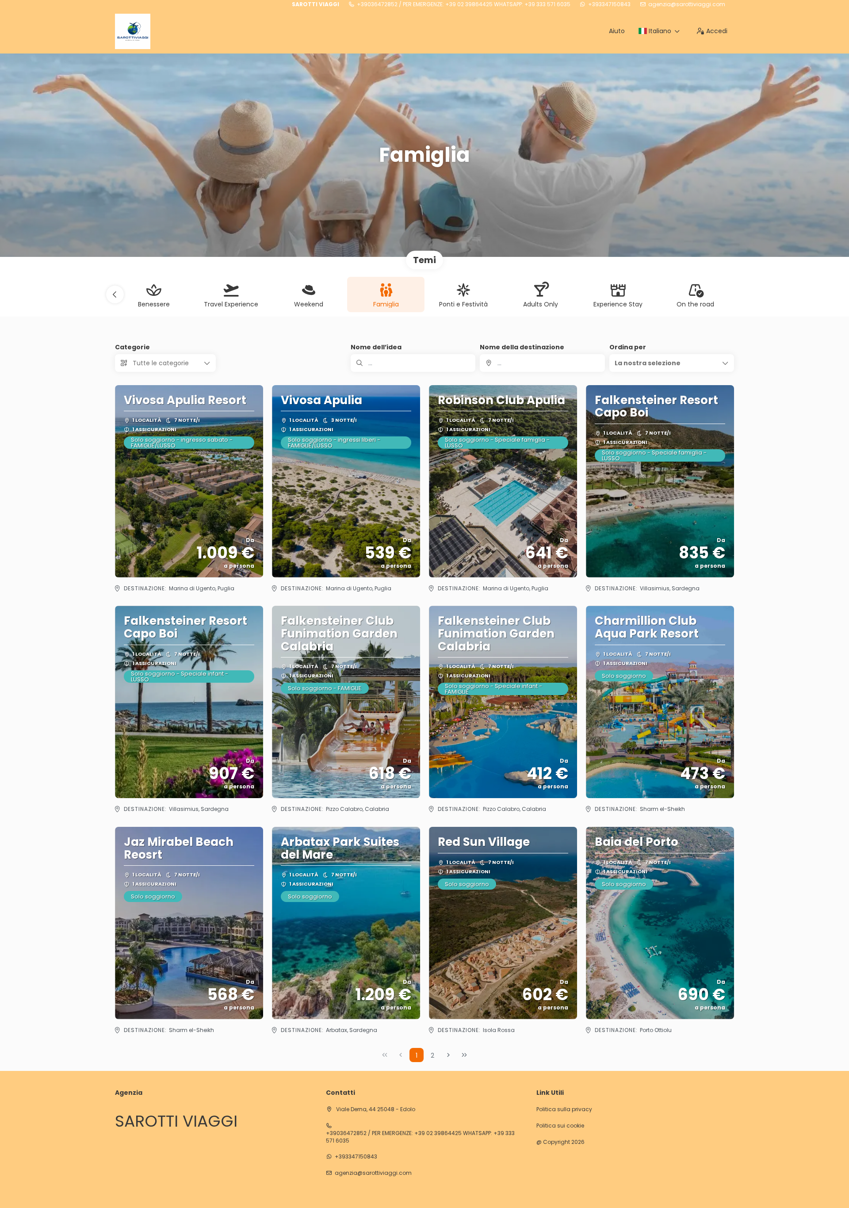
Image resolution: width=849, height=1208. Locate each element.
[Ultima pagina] (464, 1055)
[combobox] (542, 363)
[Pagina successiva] (448, 1055)
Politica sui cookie (560, 1125)
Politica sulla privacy (564, 1109)
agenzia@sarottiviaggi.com (686, 4)
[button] (115, 294)
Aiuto (617, 31)
